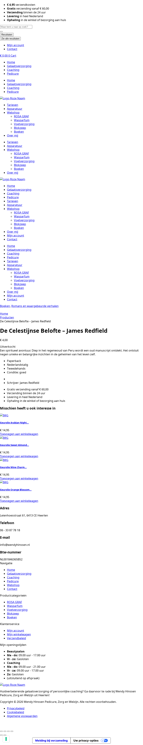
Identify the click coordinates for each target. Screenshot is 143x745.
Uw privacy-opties (86, 740)
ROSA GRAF (21, 116)
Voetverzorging (24, 124)
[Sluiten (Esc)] (11, 731)
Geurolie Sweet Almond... (14, 445)
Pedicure (13, 74)
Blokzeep (20, 128)
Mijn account (15, 235)
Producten (7, 317)
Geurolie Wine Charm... (13, 467)
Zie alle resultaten (10, 38)
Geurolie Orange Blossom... (16, 489)
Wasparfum (21, 120)
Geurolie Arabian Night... (14, 422)
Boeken (19, 132)
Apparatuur (14, 109)
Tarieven (12, 105)
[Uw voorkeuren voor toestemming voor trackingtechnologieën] (6, 739)
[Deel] (8, 731)
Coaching (13, 70)
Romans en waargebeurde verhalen (35, 306)
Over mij (12, 135)
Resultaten (6, 34)
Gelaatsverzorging (19, 66)
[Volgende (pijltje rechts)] (4, 735)
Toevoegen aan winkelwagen (19, 434)
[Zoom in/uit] (1, 731)
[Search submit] (1, 31)
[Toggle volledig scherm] (4, 731)
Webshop (13, 112)
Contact (12, 239)
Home (11, 62)
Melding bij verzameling (51, 740)
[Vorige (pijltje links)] (1, 735)
